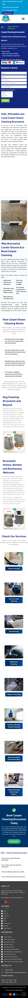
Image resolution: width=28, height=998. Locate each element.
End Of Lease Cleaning (9, 939)
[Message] (7, 95)
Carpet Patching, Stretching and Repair (13, 961)
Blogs (5, 918)
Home (5, 911)
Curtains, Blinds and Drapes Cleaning (13, 959)
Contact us (6, 916)
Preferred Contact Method (8, 89)
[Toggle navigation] (23, 18)
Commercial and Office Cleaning (11, 949)
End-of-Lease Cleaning (14, 600)
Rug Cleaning (14, 631)
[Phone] (7, 92)
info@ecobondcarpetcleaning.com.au (15, 972)
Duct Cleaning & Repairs (10, 954)
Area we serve (7, 923)
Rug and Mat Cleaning (9, 942)
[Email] (7, 94)
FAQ (5, 920)
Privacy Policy (19, 990)
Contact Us (14, 841)
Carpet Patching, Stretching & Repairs (14, 792)
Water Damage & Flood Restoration (14, 758)
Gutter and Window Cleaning (11, 956)
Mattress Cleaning (13, 694)
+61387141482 (8, 970)
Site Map (6, 925)
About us (6, 913)
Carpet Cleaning (14, 568)
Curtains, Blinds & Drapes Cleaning (13, 726)
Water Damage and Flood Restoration (13, 951)
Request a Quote (8, 13)
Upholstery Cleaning (14, 663)
